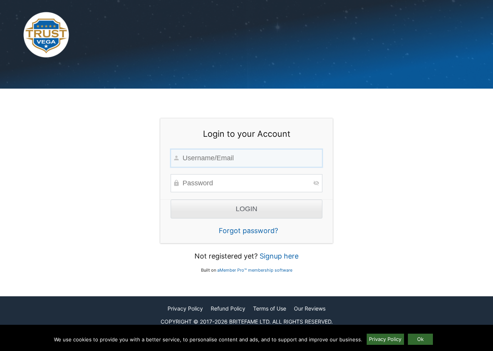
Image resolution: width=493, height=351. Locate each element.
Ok (420, 339)
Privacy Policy (185, 308)
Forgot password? (248, 231)
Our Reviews (309, 308)
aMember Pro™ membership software (254, 270)
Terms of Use (269, 308)
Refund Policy (228, 308)
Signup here (279, 256)
